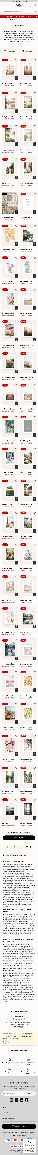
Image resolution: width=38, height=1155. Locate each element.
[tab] (30, 6)
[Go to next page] (31, 847)
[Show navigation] (3, 5)
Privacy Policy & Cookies (19, 1135)
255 (26, 847)
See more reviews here (19, 1050)
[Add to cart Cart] (16, 78)
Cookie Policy (23, 1132)
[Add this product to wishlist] (16, 60)
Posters (14, 20)
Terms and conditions (10, 1132)
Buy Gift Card (20, 1126)
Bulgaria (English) (19, 1146)
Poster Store (5, 20)
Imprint (32, 1132)
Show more (19, 838)
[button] (29, 1146)
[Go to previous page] (7, 847)
